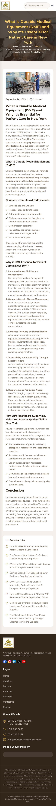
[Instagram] (9, 662)
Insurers (7, 686)
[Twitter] (19, 662)
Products (7, 691)
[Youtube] (24, 662)
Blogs (37, 46)
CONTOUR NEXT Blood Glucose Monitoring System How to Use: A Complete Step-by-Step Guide (26, 585)
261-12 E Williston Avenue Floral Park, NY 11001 (20, 722)
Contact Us (8, 701)
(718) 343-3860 (15, 729)
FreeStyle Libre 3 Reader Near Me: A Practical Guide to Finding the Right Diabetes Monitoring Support (27, 618)
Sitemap (7, 707)
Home (15, 46)
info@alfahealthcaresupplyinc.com (25, 739)
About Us (7, 681)
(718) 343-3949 (15, 734)
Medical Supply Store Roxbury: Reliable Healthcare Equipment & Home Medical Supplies (29, 606)
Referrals (7, 696)
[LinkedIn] (14, 662)
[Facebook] (5, 662)
